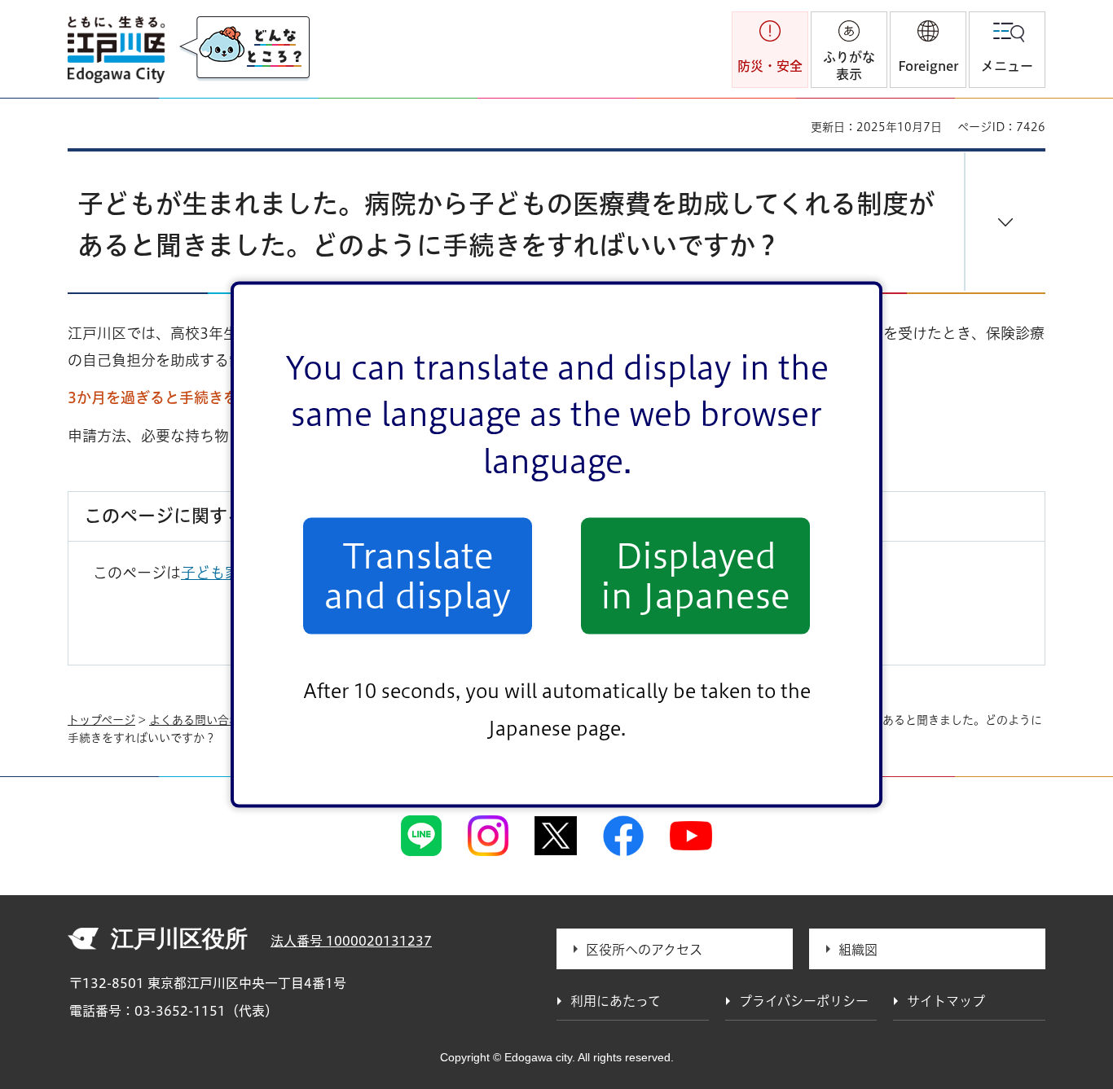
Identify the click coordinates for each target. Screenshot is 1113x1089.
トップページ (101, 720)
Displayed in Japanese (695, 576)
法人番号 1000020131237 (351, 940)
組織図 (858, 949)
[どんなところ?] (244, 48)
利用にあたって (615, 1001)
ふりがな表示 (849, 65)
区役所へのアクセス (644, 949)
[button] (928, 49)
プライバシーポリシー (804, 1001)
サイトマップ (946, 1001)
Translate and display (417, 576)
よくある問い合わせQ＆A (215, 720)
